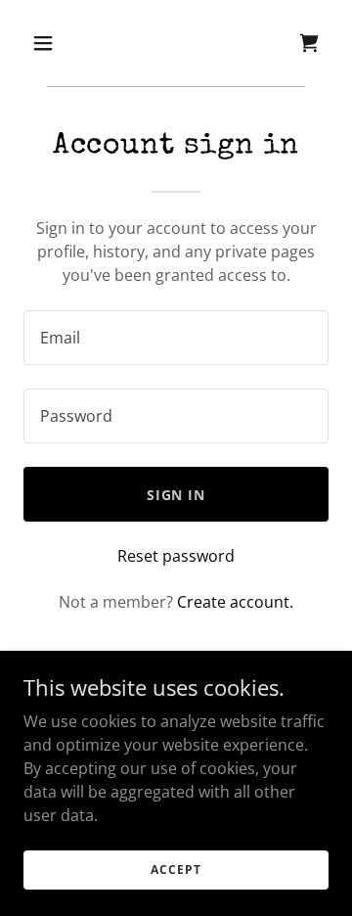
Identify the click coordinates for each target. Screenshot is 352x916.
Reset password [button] (176, 556)
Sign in (176, 494)
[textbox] (176, 337)
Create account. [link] (235, 602)
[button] (58, 43)
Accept (175, 869)
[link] (309, 43)
